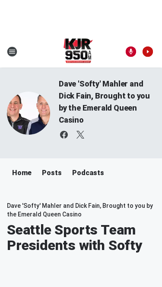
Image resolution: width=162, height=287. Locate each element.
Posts (52, 173)
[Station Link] (78, 51)
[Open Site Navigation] (12, 51)
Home (22, 173)
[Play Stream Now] (148, 51)
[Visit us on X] (80, 135)
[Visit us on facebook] (64, 135)
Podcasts (88, 173)
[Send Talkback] (131, 51)
